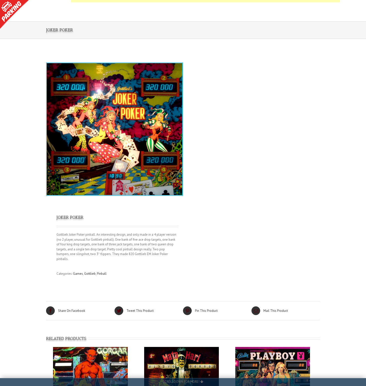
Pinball (102, 274)
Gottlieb (90, 274)
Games (78, 274)
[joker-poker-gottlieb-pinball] (114, 129)
